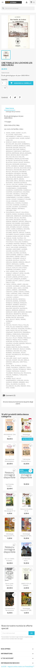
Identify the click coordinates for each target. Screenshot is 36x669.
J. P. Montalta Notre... (26, 559)
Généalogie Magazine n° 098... (26, 609)
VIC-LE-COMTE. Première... (10, 559)
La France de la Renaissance (10, 609)
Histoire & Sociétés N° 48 (26, 510)
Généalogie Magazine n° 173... (9, 535)
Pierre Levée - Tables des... (9, 584)
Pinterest (20, 97)
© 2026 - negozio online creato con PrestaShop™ (17, 667)
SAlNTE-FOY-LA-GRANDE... (26, 584)
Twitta (15, 97)
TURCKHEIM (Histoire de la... (26, 460)
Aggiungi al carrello (20, 83)
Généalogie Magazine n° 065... (26, 535)
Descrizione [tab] (10, 108)
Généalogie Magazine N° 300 (26, 435)
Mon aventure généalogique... (10, 460)
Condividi (10, 97)
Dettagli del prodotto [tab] (13, 112)
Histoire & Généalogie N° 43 (9, 510)
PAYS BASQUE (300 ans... (10, 435)
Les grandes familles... (10, 485)
